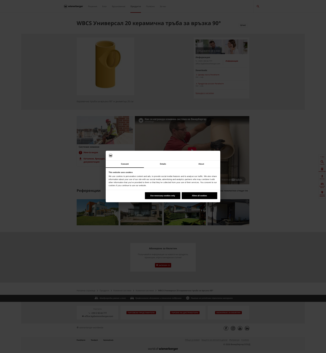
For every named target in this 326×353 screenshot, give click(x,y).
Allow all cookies (199, 196)
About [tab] (201, 164)
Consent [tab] (125, 164)
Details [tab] (163, 164)
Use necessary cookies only (162, 196)
